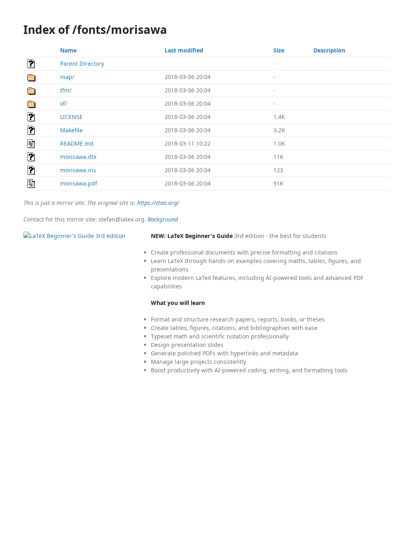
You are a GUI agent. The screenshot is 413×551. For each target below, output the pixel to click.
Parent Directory (82, 63)
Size (278, 50)
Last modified (184, 50)
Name (68, 50)
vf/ (63, 103)
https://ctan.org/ (158, 203)
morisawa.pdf (78, 183)
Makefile (71, 130)
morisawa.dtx (78, 157)
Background (163, 219)
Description (329, 50)
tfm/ (65, 90)
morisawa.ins (78, 170)
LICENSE (71, 117)
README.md (77, 143)
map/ (67, 77)
